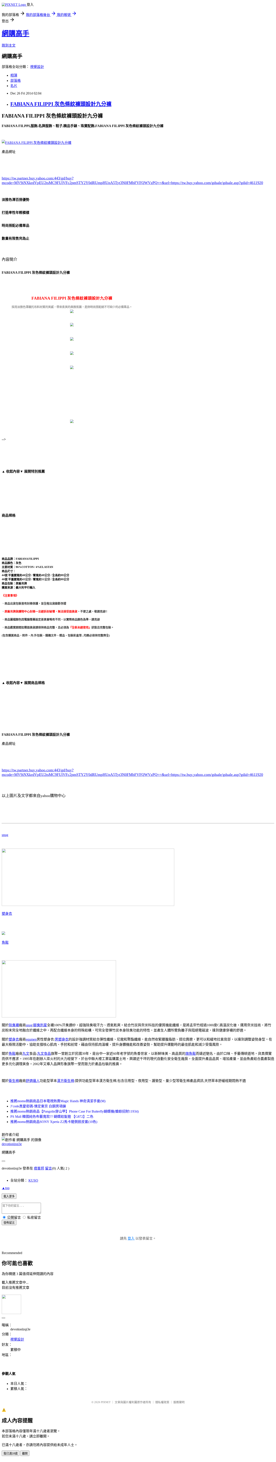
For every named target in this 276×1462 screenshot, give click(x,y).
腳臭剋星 (40, 1025)
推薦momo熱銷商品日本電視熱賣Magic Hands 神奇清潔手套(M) (57, 1101)
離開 (25, 1453)
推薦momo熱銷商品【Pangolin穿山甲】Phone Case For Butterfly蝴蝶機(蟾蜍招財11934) (74, 1111)
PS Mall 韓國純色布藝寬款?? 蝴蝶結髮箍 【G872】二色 (51, 1116)
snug (5, 835)
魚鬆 (5, 942)
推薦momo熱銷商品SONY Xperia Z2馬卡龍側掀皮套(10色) (53, 1122)
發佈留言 (9, 1222)
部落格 (15, 80)
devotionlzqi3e (12, 1144)
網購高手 (15, 33)
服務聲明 (179, 1402)
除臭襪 (14, 1025)
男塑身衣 (62, 1039)
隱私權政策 (162, 1402)
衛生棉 (14, 1081)
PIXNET (106, 1402)
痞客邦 (39, 1168)
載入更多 (9, 1196)
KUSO (33, 1180)
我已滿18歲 (10, 1453)
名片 (13, 86)
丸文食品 (44, 1053)
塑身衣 (7, 913)
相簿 (13, 75)
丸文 (25, 1053)
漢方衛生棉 (65, 1081)
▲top (5, 1188)
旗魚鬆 (190, 1053)
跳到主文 (9, 45)
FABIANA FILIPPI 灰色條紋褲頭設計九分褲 (60, 104)
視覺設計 (37, 67)
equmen (31, 1039)
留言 (48, 1168)
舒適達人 (33, 1081)
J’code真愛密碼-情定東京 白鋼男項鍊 (38, 1106)
